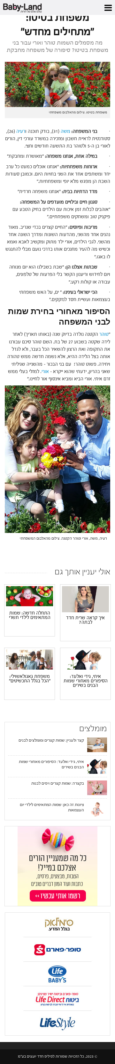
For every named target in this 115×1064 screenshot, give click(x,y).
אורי (45, 371)
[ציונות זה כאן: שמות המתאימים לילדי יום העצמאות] (97, 809)
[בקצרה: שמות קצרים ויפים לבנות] (97, 787)
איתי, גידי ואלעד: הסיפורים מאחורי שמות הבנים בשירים (86, 681)
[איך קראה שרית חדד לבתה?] (85, 599)
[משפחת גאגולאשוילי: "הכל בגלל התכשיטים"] (29, 659)
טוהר (104, 334)
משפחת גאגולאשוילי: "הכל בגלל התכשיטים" (29, 679)
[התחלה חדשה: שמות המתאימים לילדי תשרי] (29, 596)
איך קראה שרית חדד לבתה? (85, 620)
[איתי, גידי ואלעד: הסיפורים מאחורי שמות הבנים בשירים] (85, 659)
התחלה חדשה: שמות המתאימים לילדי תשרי (29, 615)
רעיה (20, 131)
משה (64, 131)
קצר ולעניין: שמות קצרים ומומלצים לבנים (51, 740)
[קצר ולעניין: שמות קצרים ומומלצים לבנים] (97, 744)
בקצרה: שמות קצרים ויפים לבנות (57, 783)
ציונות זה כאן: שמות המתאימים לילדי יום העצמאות (52, 807)
